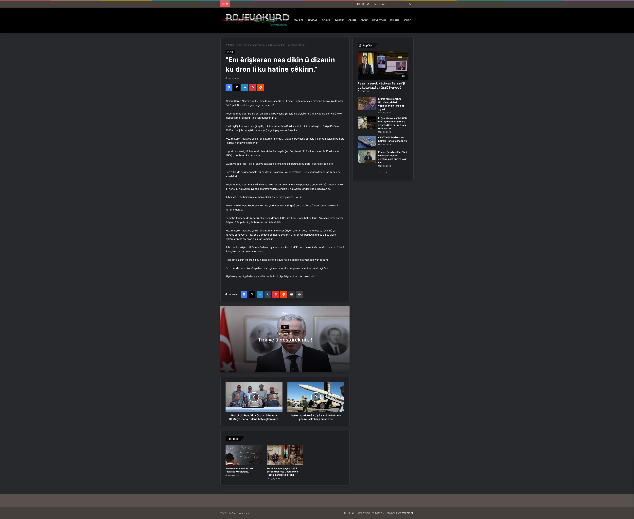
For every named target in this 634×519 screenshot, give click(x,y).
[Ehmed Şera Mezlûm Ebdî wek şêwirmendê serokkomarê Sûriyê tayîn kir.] (367, 156)
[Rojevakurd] (256, 20)
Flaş (239, 45)
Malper (298, 20)
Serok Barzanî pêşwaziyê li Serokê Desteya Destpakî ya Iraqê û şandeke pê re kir (282, 471)
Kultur (394, 20)
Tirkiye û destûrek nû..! (285, 340)
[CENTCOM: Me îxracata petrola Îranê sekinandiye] (367, 142)
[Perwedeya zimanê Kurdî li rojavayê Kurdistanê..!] (244, 455)
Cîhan (352, 20)
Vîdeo (407, 20)
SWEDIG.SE (408, 513)
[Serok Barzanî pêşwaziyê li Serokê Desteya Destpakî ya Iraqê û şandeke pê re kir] (285, 455)
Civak (364, 20)
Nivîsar (312, 20)
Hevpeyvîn (379, 20)
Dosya (326, 20)
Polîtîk (339, 20)
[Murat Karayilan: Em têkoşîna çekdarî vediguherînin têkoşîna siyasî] (367, 103)
